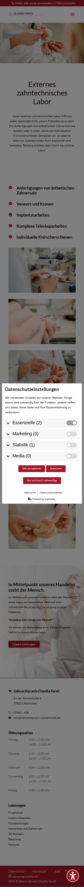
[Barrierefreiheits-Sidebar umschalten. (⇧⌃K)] (73, 876)
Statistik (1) (23, 444)
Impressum (29, 492)
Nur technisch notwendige (42, 480)
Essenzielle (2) (27, 422)
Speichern (56, 468)
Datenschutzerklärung (51, 492)
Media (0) (21, 455)
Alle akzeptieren (31, 468)
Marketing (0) (25, 433)
